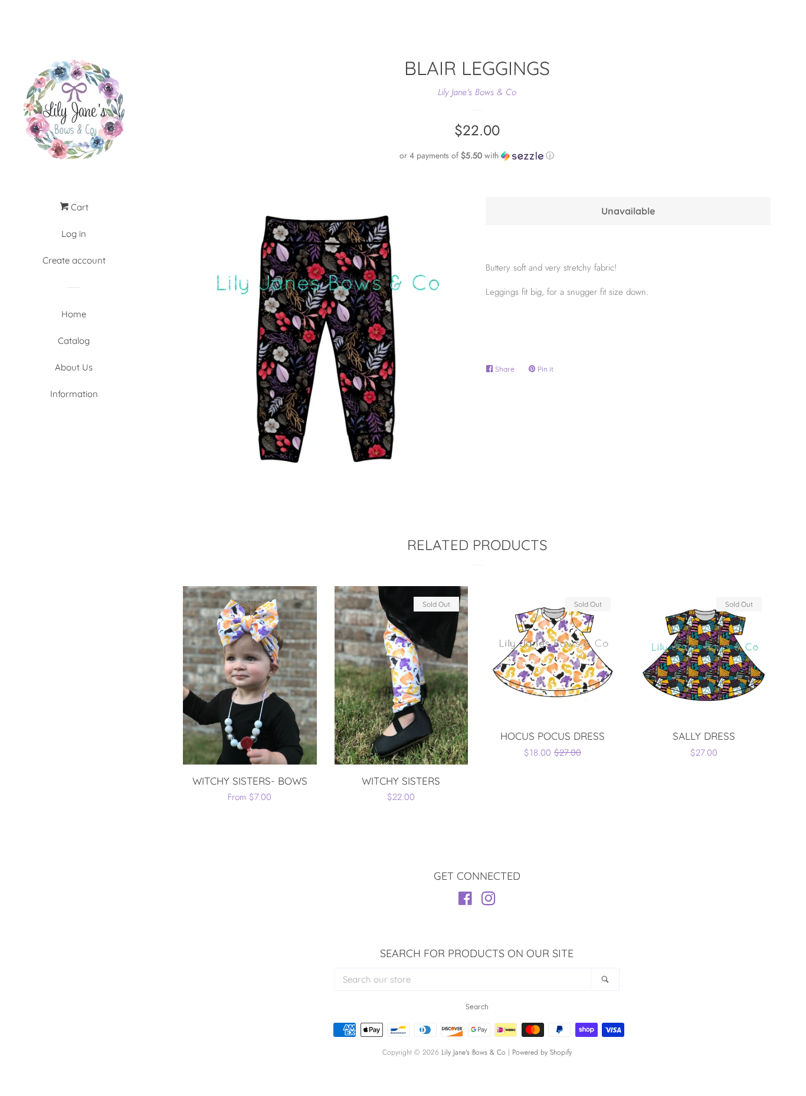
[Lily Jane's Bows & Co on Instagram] (488, 901)
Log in (73, 233)
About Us (74, 367)
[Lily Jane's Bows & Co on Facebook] (465, 901)
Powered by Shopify (542, 1052)
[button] (477, 155)
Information (74, 393)
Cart (78, 207)
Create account (74, 260)
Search (477, 1006)
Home (73, 314)
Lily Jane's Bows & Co (477, 92)
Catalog (74, 340)
